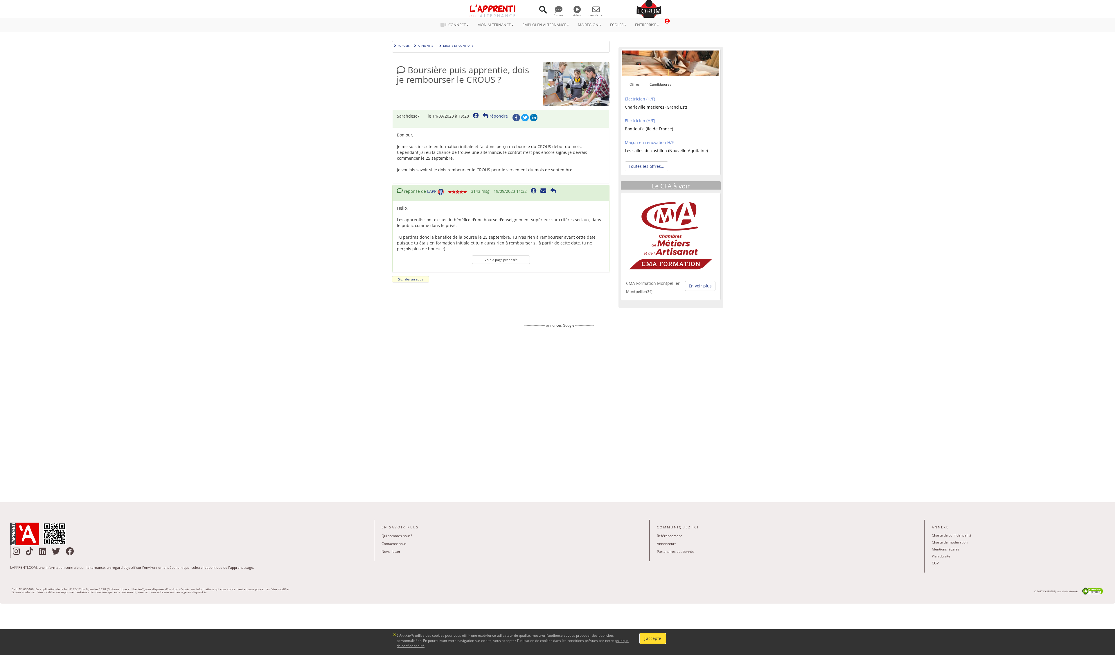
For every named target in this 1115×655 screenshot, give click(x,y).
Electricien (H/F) (640, 99)
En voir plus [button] (700, 286)
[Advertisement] (558, 411)
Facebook (516, 117)
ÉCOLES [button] (616, 24)
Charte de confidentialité (952, 535)
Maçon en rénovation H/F (649, 142)
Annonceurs (666, 543)
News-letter (391, 551)
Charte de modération (949, 542)
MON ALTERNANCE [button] (494, 24)
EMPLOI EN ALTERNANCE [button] (544, 24)
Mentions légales (945, 549)
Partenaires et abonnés (676, 551)
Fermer (394, 634)
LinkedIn (533, 117)
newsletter (596, 15)
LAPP (431, 191)
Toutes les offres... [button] (646, 166)
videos (577, 15)
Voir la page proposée (501, 260)
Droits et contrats (458, 45)
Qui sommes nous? (397, 535)
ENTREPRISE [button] (645, 24)
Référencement (669, 535)
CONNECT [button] (457, 24)
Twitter (525, 117)
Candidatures (660, 84)
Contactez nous (394, 543)
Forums (403, 45)
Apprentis (425, 45)
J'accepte (652, 638)
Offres (635, 84)
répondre (498, 116)
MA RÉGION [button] (588, 24)
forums (558, 15)
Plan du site (941, 556)
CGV (935, 563)
